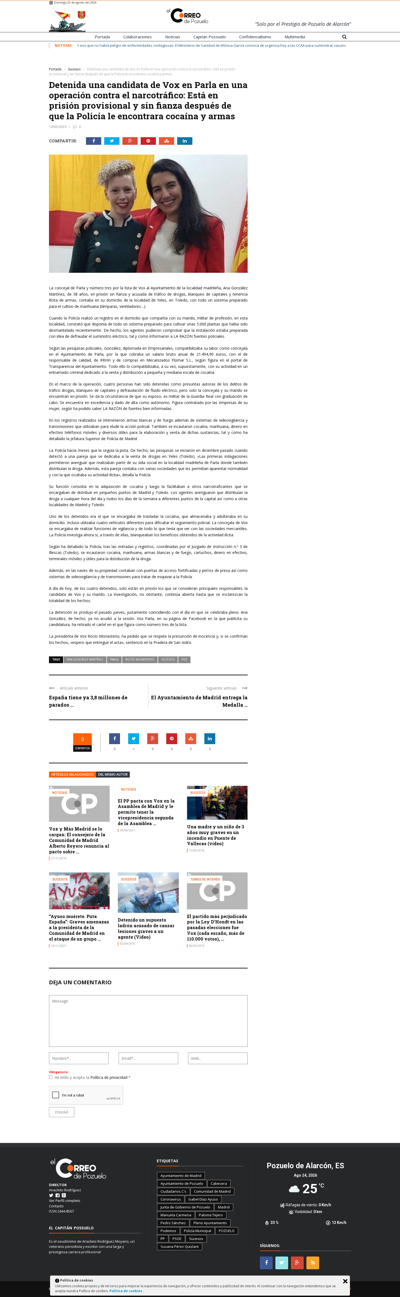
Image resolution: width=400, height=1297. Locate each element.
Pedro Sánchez (173, 1222)
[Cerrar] (345, 1281)
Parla (114, 659)
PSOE (177, 1238)
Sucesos (57, 61)
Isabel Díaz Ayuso (203, 1199)
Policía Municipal (197, 1230)
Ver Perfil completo (64, 1200)
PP (163, 1238)
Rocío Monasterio (139, 659)
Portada (102, 36)
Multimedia (295, 36)
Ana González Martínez (85, 659)
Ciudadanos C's (173, 1191)
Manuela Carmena (176, 1215)
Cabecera (219, 1183)
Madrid (224, 1207)
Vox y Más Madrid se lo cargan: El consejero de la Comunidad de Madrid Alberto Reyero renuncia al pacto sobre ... (79, 840)
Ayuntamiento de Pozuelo (182, 1183)
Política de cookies (126, 1291)
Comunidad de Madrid (212, 1191)
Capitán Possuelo (209, 36)
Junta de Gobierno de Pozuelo (185, 1207)
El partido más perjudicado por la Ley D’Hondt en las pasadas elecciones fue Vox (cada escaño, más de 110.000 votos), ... (217, 927)
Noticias (172, 36)
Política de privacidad (109, 1077)
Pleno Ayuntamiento (210, 1222)
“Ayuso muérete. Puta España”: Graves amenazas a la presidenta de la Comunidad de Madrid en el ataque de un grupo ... (79, 927)
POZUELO (227, 1230)
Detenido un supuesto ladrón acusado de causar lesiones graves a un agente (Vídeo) (146, 928)
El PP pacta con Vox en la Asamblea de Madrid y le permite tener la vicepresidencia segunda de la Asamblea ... (146, 812)
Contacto (56, 1206)
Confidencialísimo (255, 36)
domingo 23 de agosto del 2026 (75, 2)
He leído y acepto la (92, 1077)
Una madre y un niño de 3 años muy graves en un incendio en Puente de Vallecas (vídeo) (215, 835)
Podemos (168, 1230)
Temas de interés (205, 879)
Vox (184, 659)
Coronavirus (171, 1199)
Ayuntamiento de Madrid (181, 1175)
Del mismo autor (113, 774)
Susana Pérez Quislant (180, 1246)
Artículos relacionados (72, 774)
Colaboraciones (137, 36)
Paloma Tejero (211, 1215)
